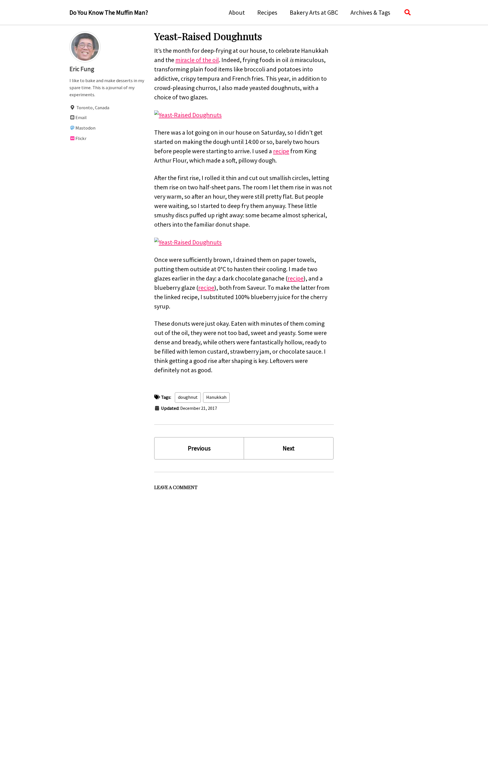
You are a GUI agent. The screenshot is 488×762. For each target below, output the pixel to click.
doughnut (188, 397)
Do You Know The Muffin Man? (108, 12)
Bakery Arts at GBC (314, 12)
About (237, 12)
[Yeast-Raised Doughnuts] (188, 114)
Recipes (267, 12)
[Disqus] (244, 563)
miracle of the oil (197, 60)
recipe (281, 151)
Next (289, 448)
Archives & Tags (370, 12)
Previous (199, 448)
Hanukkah (216, 397)
